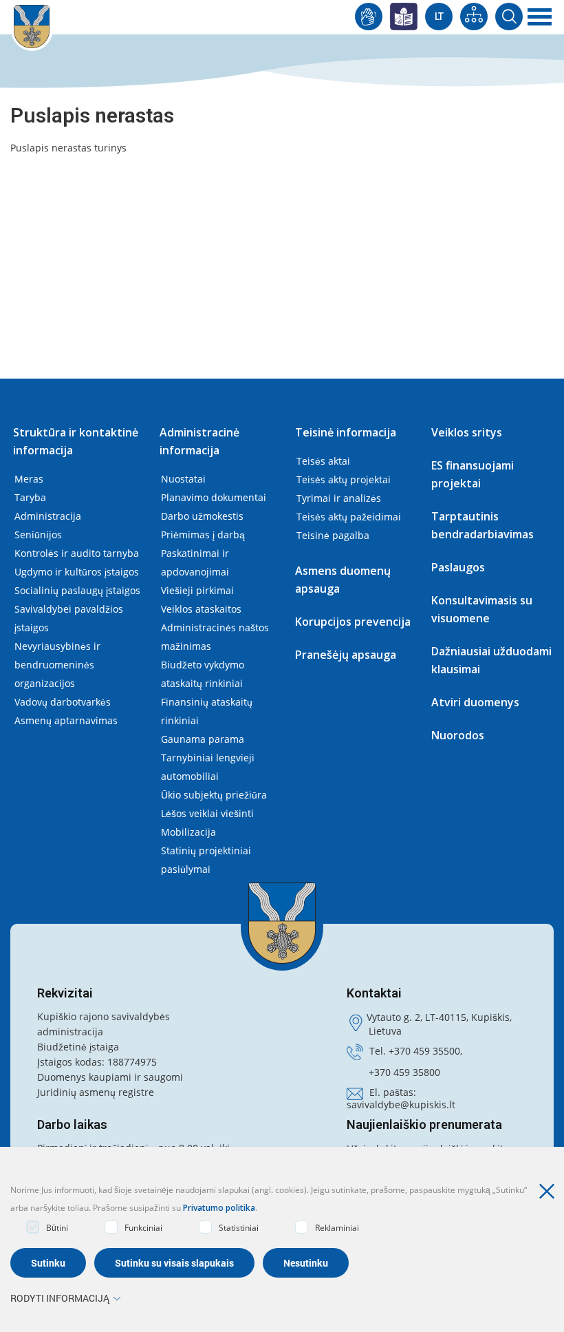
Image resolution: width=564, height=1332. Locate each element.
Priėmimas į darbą (203, 534)
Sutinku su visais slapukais (174, 1262)
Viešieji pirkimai (197, 590)
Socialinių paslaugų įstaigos (77, 590)
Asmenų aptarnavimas (66, 720)
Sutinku (48, 1262)
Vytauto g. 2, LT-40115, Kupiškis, (439, 1017)
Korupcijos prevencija (353, 621)
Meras (28, 478)
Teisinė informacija (345, 432)
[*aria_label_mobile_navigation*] (540, 17)
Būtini (57, 1228)
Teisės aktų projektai (343, 479)
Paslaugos (458, 567)
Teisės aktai (323, 460)
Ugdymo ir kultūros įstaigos (76, 571)
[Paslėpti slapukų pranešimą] (550, 1191)
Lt (439, 16)
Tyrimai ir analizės (338, 498)
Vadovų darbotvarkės (62, 701)
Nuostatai (183, 478)
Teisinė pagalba (332, 535)
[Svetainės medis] (474, 16)
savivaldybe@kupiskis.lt (401, 1104)
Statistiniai (239, 1228)
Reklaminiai (337, 1228)
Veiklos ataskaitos (201, 608)
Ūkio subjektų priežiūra (214, 794)
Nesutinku (305, 1262)
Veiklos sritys (466, 432)
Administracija (47, 515)
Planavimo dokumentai (213, 497)
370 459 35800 (407, 1072)
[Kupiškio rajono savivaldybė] (282, 923)
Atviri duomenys (475, 702)
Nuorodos (457, 735)
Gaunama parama (202, 739)
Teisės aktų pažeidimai (348, 516)
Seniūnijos (38, 534)
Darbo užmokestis (202, 515)
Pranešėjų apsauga (345, 654)
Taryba (30, 497)
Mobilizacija (188, 831)
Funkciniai (143, 1228)
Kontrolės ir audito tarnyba (76, 553)
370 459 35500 (427, 1050)
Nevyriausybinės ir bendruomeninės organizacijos (57, 664)
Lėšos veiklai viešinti (207, 813)
